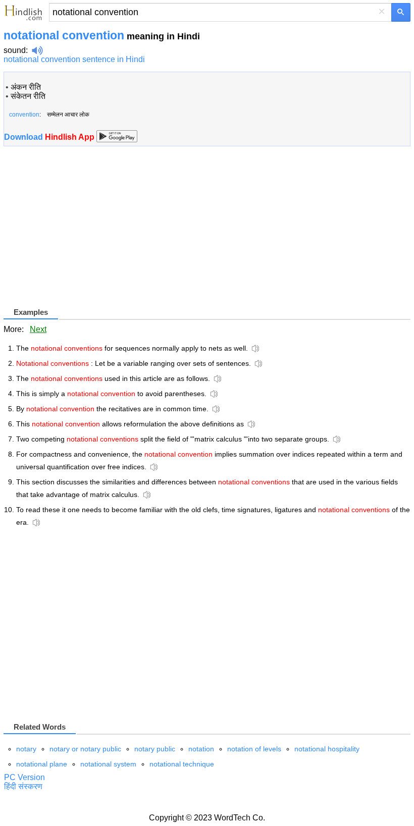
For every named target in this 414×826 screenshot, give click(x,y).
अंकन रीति (26, 87)
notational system (108, 764)
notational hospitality (326, 749)
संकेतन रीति (28, 96)
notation (201, 749)
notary (26, 749)
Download (50, 137)
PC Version (24, 777)
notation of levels (254, 749)
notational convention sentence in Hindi (74, 59)
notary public (154, 749)
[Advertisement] (88, 235)
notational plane (41, 764)
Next (38, 329)
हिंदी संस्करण (23, 786)
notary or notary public (85, 749)
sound (15, 50)
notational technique (181, 764)
